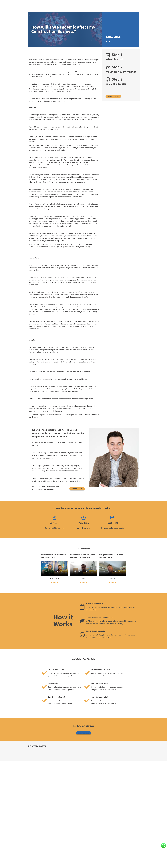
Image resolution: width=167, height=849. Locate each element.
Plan (109, 41)
